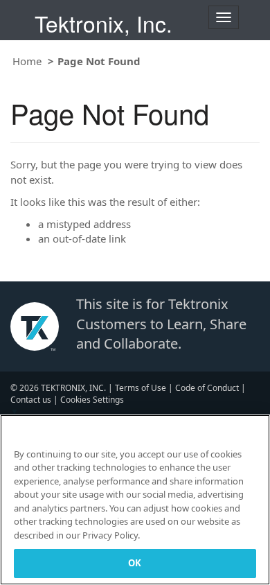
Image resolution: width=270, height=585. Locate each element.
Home (27, 61)
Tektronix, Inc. (103, 23)
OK (134, 563)
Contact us (30, 399)
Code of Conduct (207, 388)
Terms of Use (140, 388)
